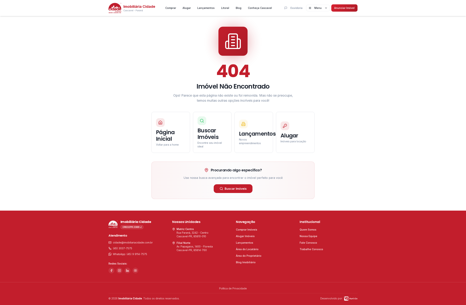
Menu (318, 7)
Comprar (170, 7)
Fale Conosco (308, 242)
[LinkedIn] (127, 270)
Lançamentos (206, 7)
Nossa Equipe (308, 236)
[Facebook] (111, 270)
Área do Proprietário (248, 255)
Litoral (225, 7)
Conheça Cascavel (260, 7)
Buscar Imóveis (236, 188)
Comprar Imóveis (246, 229)
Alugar (187, 7)
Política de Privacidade (233, 288)
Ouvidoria (296, 7)
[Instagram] (119, 270)
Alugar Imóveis (245, 236)
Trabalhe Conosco (311, 249)
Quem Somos (308, 229)
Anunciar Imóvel (344, 7)
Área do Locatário (247, 249)
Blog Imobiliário (246, 262)
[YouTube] (135, 270)
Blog (238, 7)
